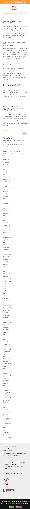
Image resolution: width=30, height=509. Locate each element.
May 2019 (5, 337)
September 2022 (7, 259)
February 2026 (6, 176)
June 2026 (5, 167)
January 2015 (6, 393)
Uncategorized (7, 423)
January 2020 (6, 320)
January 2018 (6, 361)
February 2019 (6, 344)
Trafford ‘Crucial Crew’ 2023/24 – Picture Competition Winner (13, 84)
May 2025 (5, 196)
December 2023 (7, 230)
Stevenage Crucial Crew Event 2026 (12, 151)
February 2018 (6, 359)
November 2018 (7, 349)
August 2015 (6, 380)
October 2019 (6, 325)
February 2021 (6, 303)
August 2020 (6, 310)
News (11, 22)
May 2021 (5, 295)
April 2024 (5, 220)
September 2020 (7, 308)
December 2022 (7, 254)
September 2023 (7, 237)
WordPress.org (7, 437)
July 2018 (5, 354)
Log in (4, 430)
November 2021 (7, 281)
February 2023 (6, 249)
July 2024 (5, 213)
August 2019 (6, 329)
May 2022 (5, 266)
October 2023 (6, 235)
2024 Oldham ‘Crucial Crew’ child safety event (14, 42)
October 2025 (6, 186)
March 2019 (6, 342)
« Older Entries (7, 131)
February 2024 (6, 225)
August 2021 (6, 288)
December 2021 (7, 278)
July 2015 (5, 383)
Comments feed (7, 435)
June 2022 (5, 264)
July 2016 (5, 366)
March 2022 (6, 271)
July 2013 (5, 414)
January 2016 (6, 373)
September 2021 (7, 286)
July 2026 (5, 164)
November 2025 (7, 184)
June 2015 (5, 385)
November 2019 (7, 322)
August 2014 (6, 402)
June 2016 (5, 368)
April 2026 (5, 172)
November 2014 (7, 397)
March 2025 (6, 201)
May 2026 (5, 169)
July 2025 (5, 191)
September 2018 (7, 351)
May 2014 (5, 405)
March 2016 (6, 371)
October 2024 (6, 210)
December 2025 (7, 181)
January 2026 (6, 179)
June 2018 (5, 356)
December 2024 (7, 206)
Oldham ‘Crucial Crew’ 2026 (10, 149)
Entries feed (6, 432)
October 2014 (6, 400)
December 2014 (7, 395)
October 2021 (6, 283)
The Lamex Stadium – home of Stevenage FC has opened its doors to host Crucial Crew (14, 108)
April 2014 (5, 407)
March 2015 (6, 388)
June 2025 (5, 194)
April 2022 (5, 269)
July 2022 (5, 261)
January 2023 (6, 252)
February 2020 (6, 317)
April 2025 (5, 198)
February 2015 (6, 390)
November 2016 (7, 363)
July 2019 (5, 332)
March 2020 (6, 315)
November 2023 (7, 232)
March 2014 (6, 410)
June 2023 (5, 242)
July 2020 (5, 312)
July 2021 (5, 291)
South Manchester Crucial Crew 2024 (14, 63)
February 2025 (6, 203)
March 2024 (6, 223)
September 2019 (7, 327)
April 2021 (5, 298)
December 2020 (7, 305)
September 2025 (7, 189)
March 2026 (6, 174)
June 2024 (5, 215)
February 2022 (6, 274)
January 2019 (6, 346)
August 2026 (6, 162)
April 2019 (5, 339)
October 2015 (6, 378)
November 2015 (7, 376)
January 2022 (6, 276)
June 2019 (5, 334)
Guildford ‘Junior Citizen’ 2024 (12, 21)
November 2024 (7, 208)
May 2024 (5, 218)
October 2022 (6, 257)
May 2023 (5, 244)
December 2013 (7, 412)
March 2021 (6, 300)
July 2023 (5, 240)
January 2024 (6, 227)
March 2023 (6, 247)
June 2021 (5, 293)
